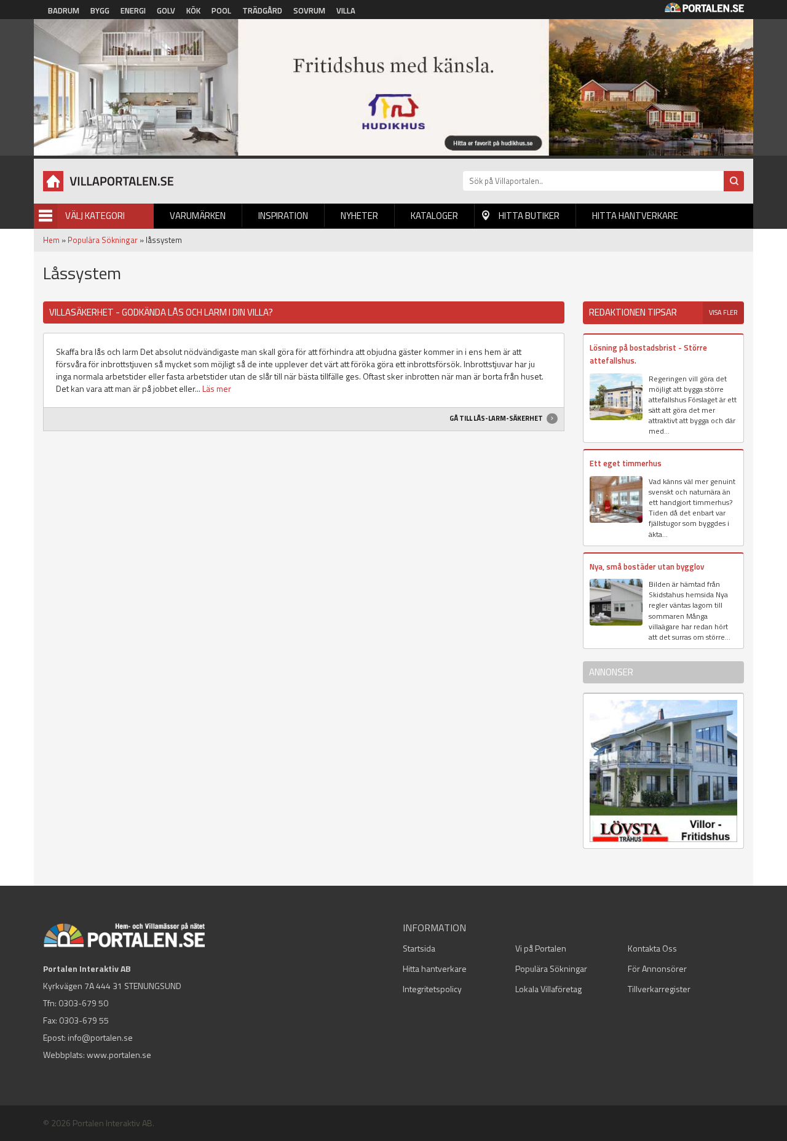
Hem (51, 240)
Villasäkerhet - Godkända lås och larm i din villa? (161, 312)
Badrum (63, 10)
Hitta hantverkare (635, 216)
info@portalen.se (100, 1037)
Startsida (419, 948)
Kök (193, 10)
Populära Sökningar (103, 240)
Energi (133, 10)
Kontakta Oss (652, 948)
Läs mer (216, 388)
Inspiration (283, 216)
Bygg (99, 10)
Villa (345, 10)
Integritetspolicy (432, 988)
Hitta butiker (529, 216)
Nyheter (359, 216)
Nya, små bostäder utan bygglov (647, 566)
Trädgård (262, 10)
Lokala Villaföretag (548, 988)
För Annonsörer (657, 968)
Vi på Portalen (540, 948)
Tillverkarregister (659, 988)
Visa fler (723, 312)
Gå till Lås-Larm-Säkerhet (496, 418)
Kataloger (434, 216)
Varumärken (198, 216)
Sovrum (309, 10)
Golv (166, 10)
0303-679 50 (83, 1002)
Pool (221, 10)
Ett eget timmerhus (626, 463)
